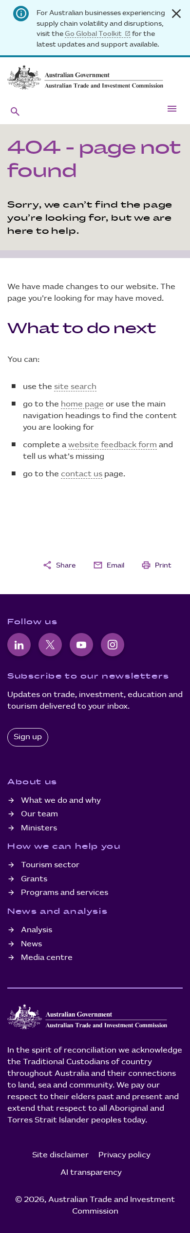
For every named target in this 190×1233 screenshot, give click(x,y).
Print (156, 565)
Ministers (39, 828)
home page (82, 404)
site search (75, 387)
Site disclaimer (60, 1155)
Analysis (36, 930)
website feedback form (112, 445)
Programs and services (64, 893)
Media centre (47, 958)
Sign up (28, 737)
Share (59, 565)
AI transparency (91, 1172)
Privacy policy (124, 1155)
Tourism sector (50, 865)
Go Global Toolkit (93, 33)
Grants (34, 879)
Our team (39, 814)
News (31, 944)
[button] (15, 111)
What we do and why (61, 800)
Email (108, 565)
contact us (81, 474)
